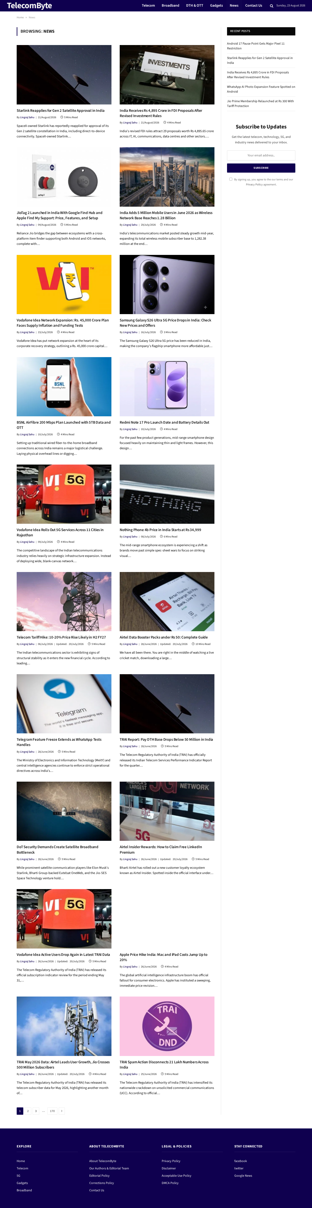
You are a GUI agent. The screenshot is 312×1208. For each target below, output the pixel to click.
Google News (243, 1175)
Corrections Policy (101, 1183)
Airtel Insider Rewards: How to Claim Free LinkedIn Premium (161, 850)
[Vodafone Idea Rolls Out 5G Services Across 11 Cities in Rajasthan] (64, 494)
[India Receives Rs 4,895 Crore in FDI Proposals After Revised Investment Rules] (167, 74)
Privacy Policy (254, 184)
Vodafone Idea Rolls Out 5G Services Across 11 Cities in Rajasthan (60, 532)
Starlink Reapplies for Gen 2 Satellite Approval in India (60, 110)
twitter (238, 1168)
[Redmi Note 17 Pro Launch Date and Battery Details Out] (167, 386)
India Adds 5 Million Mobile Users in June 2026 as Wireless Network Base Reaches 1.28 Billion (166, 215)
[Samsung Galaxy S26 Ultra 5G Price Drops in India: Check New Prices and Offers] (167, 284)
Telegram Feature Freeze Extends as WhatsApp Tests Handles (59, 742)
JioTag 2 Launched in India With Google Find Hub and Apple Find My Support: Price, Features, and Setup (59, 215)
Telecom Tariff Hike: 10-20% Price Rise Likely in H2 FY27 (61, 637)
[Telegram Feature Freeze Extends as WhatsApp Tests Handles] (64, 703)
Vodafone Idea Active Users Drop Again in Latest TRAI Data (63, 954)
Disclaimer (169, 1168)
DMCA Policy (170, 1183)
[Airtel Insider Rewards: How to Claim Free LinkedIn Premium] (167, 811)
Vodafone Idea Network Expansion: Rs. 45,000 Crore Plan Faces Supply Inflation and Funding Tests (63, 323)
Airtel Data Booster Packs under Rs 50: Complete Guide (164, 637)
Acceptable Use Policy (176, 1175)
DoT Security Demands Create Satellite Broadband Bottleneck (57, 850)
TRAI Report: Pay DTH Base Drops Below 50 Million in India (166, 739)
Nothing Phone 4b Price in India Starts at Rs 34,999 (160, 530)
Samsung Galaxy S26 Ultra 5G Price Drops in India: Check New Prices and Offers (165, 323)
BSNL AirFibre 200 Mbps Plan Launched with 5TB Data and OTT (64, 425)
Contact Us (253, 5)
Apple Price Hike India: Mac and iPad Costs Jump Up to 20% (163, 957)
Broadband (170, 5)
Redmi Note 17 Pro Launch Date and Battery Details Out (164, 422)
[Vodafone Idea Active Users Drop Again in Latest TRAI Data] (64, 918)
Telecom (148, 5)
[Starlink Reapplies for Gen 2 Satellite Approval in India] (64, 74)
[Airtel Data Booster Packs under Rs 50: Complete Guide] (167, 601)
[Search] (271, 6)
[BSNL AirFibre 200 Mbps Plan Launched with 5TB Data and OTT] (64, 386)
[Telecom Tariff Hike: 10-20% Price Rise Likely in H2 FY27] (64, 601)
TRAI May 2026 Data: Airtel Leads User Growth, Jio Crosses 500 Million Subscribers (63, 1065)
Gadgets (216, 5)
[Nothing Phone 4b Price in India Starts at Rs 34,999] (167, 494)
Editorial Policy (99, 1175)
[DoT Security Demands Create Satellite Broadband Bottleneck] (64, 811)
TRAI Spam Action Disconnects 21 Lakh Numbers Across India (164, 1065)
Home (20, 17)
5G (18, 1175)
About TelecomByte (102, 1161)
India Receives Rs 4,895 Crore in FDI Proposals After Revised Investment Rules (161, 113)
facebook (240, 1161)
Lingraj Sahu (27, 117)
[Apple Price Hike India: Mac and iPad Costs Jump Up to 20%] (167, 918)
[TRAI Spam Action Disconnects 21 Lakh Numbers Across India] (167, 1026)
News (234, 5)
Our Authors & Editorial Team (109, 1168)
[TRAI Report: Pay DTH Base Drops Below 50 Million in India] (167, 703)
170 (52, 1111)
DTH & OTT (194, 5)
